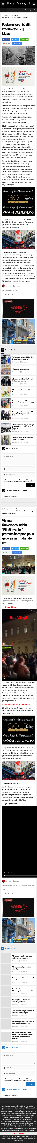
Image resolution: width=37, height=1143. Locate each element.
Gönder (25, 39)
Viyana (13, 509)
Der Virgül (8, 286)
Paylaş (7, 39)
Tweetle (16, 39)
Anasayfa (6, 15)
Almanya (14, 15)
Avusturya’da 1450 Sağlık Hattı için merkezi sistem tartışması (22, 10)
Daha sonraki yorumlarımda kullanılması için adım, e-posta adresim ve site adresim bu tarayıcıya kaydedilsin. (19, 480)
